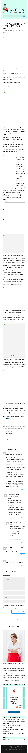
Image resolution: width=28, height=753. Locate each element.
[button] (4, 698)
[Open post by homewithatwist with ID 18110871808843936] (14, 698)
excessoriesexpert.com (16, 321)
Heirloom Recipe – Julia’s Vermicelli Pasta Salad (13, 719)
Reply (22, 489)
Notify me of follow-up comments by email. (14, 605)
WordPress (14, 751)
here (9, 418)
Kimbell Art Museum (7, 270)
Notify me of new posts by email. (11, 608)
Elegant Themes (13, 749)
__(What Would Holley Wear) (15, 30)
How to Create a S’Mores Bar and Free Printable (13, 733)
